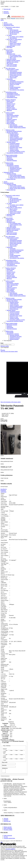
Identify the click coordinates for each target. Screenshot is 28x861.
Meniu (2, 20)
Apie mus (6, 818)
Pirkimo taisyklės (8, 827)
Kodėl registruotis (8, 835)
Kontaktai (6, 819)
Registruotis (6, 13)
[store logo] (15, 18)
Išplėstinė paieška (5, 346)
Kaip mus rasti (7, 9)
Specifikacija (4, 489)
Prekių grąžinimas (8, 828)
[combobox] (7, 344)
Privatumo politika (8, 829)
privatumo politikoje (10, 848)
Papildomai (3, 490)
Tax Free (6, 836)
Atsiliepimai (3, 491)
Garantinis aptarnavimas (9, 838)
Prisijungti (6, 11)
